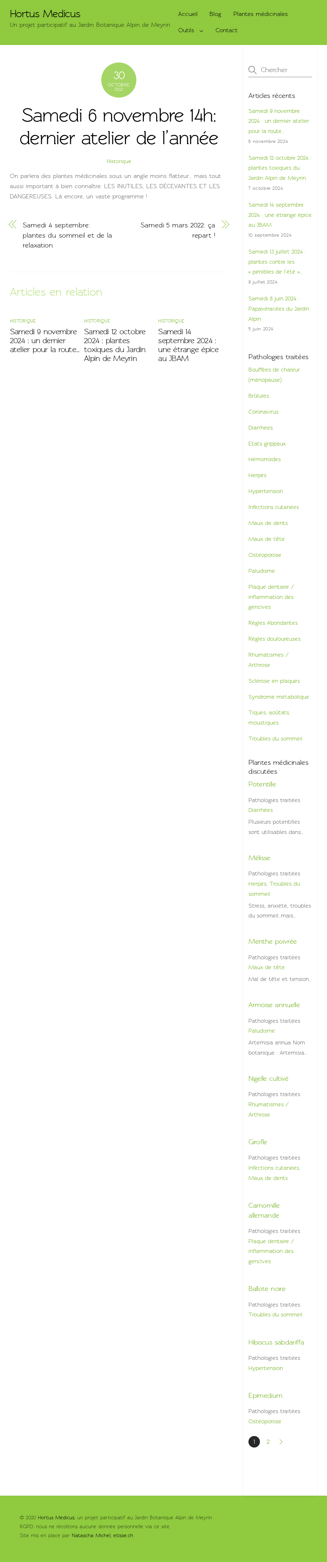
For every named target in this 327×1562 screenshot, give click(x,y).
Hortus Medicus (56, 1518)
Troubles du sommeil (275, 738)
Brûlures (258, 396)
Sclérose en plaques (274, 681)
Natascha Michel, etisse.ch (102, 1535)
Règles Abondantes (273, 623)
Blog (215, 14)
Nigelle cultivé (268, 1078)
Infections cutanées (273, 507)
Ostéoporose (264, 555)
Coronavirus (263, 412)
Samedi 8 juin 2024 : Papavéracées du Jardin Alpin (278, 308)
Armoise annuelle (274, 1005)
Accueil (188, 14)
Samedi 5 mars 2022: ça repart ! (178, 230)
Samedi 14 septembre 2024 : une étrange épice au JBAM (188, 345)
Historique (119, 161)
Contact (227, 30)
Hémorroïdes (264, 459)
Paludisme (261, 571)
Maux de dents (268, 523)
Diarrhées (260, 427)
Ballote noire (266, 1289)
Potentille (262, 784)
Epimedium (265, 1395)
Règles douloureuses (274, 639)
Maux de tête (266, 539)
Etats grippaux (267, 443)
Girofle (257, 1142)
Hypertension (265, 491)
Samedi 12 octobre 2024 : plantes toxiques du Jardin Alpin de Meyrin (115, 345)
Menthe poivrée (272, 941)
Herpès (257, 475)
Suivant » (281, 1442)
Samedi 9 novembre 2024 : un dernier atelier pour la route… (45, 340)
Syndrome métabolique (278, 697)
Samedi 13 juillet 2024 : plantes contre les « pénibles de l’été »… (277, 261)
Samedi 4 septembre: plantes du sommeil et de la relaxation (67, 235)
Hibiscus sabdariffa (276, 1342)
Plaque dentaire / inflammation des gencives (271, 597)
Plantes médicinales (260, 14)
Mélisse (259, 858)
